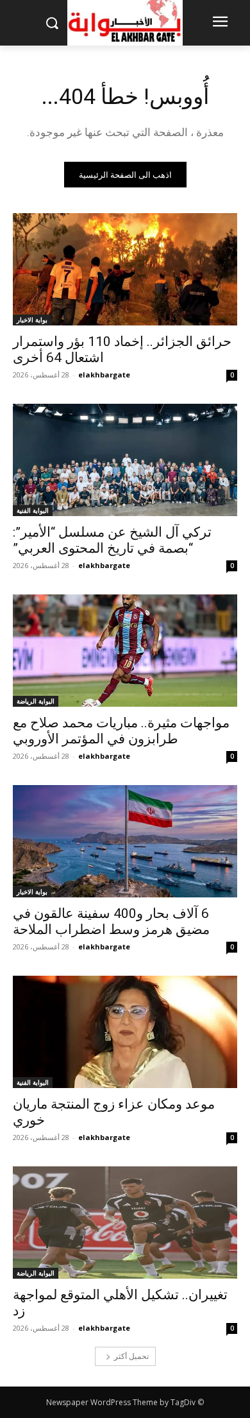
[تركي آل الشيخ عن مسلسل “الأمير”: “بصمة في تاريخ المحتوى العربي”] (125, 460)
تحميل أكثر (131, 1356)
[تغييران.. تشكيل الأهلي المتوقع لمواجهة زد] (125, 1222)
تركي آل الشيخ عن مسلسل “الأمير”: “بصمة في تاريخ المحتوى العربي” (112, 540)
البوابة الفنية (33, 510)
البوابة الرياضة (35, 700)
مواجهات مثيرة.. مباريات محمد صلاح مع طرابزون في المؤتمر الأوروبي (121, 731)
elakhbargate (104, 374)
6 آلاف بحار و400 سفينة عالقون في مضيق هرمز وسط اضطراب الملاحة (111, 921)
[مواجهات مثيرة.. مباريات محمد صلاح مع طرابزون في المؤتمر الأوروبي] (125, 650)
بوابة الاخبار (32, 319)
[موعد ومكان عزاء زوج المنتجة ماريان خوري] (125, 1032)
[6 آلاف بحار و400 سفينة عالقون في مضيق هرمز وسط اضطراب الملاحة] (125, 841)
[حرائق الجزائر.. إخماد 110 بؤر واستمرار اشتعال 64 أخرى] (125, 269)
